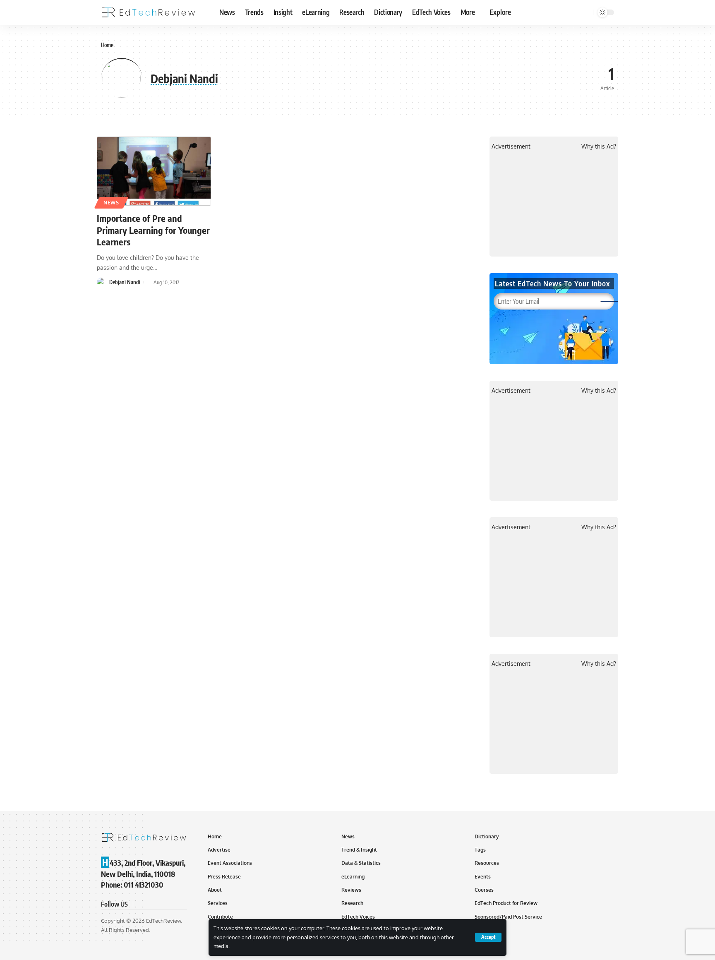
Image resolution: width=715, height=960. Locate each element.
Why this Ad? (598, 146)
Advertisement (511, 146)
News (111, 202)
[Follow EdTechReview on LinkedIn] (180, 904)
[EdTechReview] (148, 12)
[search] (585, 12)
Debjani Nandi (124, 282)
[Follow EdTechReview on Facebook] (140, 904)
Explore (500, 12)
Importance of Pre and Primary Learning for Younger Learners (153, 229)
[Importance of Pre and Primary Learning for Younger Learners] (154, 171)
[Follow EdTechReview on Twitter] (150, 904)
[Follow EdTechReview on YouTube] (160, 904)
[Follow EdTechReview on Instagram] (170, 904)
